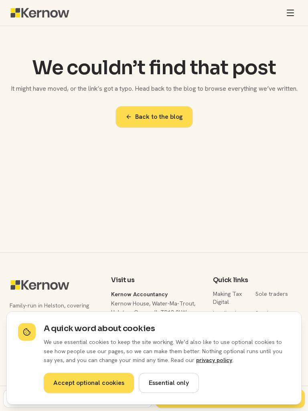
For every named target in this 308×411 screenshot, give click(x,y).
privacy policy (214, 360)
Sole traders (271, 293)
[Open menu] (290, 13)
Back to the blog (159, 116)
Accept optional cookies (88, 382)
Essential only (169, 382)
